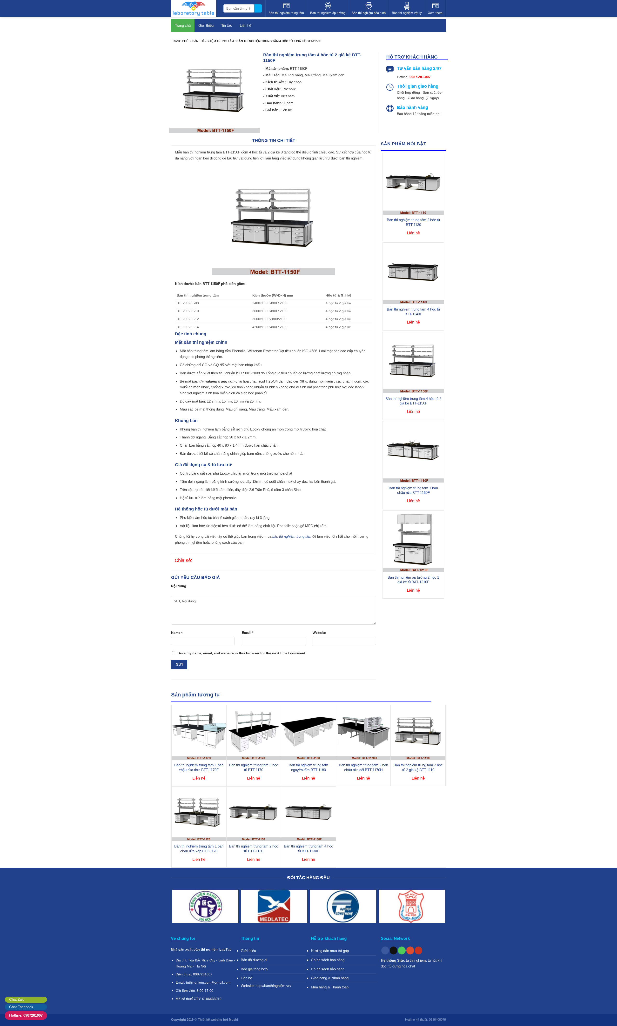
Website (319, 633)
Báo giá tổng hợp (254, 969)
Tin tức (226, 25)
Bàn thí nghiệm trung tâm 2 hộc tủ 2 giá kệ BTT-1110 (418, 767)
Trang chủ (183, 25)
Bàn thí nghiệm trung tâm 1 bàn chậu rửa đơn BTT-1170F (198, 767)
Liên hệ (245, 25)
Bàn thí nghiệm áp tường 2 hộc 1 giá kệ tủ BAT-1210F (413, 579)
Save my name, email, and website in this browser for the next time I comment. (242, 653)
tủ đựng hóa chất (402, 966)
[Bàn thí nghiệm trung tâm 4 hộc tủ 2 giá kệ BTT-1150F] (195, 561)
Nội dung (178, 586)
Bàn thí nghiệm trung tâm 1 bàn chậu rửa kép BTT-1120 (198, 848)
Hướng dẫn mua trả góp (330, 951)
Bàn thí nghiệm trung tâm (213, 41)
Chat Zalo (16, 999)
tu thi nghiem (416, 960)
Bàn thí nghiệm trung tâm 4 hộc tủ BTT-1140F (413, 311)
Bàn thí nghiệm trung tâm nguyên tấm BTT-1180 (308, 767)
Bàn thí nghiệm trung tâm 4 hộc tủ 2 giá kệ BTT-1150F (413, 401)
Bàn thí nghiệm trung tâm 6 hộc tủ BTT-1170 (253, 767)
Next (440, 907)
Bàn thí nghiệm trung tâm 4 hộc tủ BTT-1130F (308, 848)
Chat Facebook (21, 1007)
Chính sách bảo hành (327, 969)
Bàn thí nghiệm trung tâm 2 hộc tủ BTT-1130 (413, 222)
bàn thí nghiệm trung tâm (291, 536)
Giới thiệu (206, 25)
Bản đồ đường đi (254, 960)
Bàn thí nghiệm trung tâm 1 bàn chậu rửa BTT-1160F (413, 490)
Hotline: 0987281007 (26, 1015)
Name (176, 633)
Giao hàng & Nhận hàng (330, 978)
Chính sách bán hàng (327, 960)
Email (247, 633)
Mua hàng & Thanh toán (330, 987)
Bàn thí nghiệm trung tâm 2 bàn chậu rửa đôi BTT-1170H (363, 767)
